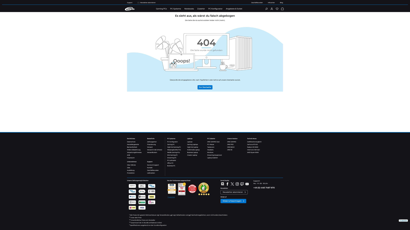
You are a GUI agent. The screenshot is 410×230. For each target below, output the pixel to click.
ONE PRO (230, 144)
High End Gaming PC (174, 147)
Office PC (170, 163)
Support (129, 2)
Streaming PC (171, 158)
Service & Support (153, 165)
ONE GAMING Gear (213, 142)
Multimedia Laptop (193, 150)
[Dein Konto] (271, 9)
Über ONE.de (131, 165)
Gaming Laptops (192, 144)
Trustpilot (171, 197)
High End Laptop (192, 147)
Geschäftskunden (257, 2)
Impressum (131, 158)
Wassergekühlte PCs (174, 150)
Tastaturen (210, 147)
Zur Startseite (205, 87)
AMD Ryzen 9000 (253, 152)
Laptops (189, 142)
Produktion (131, 173)
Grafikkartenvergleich (254, 142)
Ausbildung (130, 170)
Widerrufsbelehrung (133, 150)
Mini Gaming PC (172, 155)
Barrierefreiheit (132, 147)
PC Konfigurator (172, 142)
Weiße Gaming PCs (173, 152)
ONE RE (229, 150)
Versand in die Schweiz (154, 150)
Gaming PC (171, 144)
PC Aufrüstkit (171, 160)
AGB (128, 155)
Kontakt (149, 167)
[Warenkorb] (282, 9)
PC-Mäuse (210, 144)
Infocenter (271, 2)
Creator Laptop (192, 155)
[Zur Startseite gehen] (130, 9)
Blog (281, 2)
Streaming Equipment (214, 155)
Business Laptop (192, 152)
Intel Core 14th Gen (253, 150)
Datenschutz (131, 142)
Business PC (171, 166)
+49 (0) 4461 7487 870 (264, 188)
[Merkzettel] (277, 9)
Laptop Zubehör (212, 158)
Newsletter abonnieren (148, 2)
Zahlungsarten (152, 142)
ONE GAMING (231, 142)
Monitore (210, 152)
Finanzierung (151, 144)
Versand (149, 147)
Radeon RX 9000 (252, 147)
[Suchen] (266, 9)
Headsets (210, 150)
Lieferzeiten (151, 173)
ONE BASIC (231, 147)
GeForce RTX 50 (252, 144)
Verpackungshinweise (134, 152)
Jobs (128, 167)
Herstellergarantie (133, 144)
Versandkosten (152, 152)
